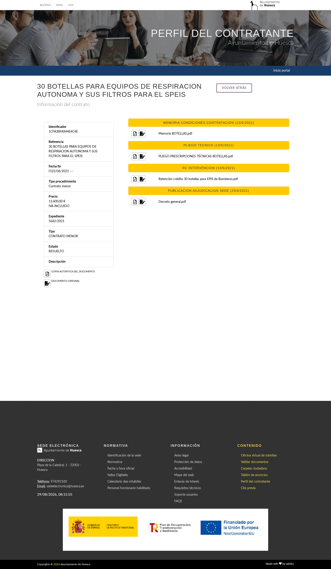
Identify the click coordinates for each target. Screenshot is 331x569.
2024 (57, 564)
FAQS (178, 501)
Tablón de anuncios (254, 475)
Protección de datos (188, 462)
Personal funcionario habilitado (128, 488)
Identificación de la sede (124, 455)
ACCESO (45, 5)
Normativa (114, 462)
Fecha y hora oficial (120, 468)
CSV (71, 5)
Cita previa (248, 488)
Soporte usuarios (186, 494)
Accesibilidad (183, 468)
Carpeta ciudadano (254, 468)
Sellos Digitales (117, 475)
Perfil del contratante (255, 481)
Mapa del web (184, 475)
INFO (59, 5)
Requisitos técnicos (187, 488)
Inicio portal (281, 70)
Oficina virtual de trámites (259, 455)
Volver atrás (234, 88)
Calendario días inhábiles (124, 481)
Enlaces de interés (186, 481)
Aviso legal (181, 455)
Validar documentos (254, 462)
